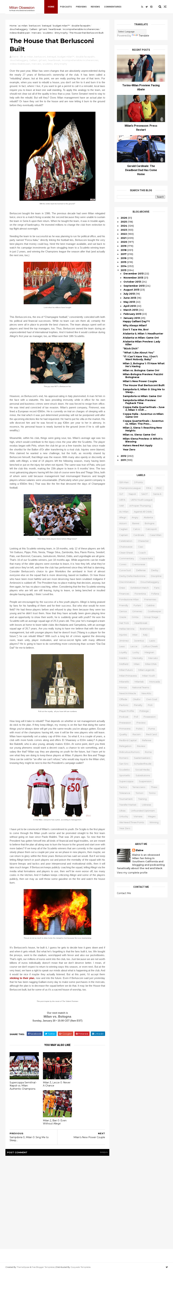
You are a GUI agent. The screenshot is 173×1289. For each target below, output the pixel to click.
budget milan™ (61, 25)
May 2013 (129, 301)
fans (156, 587)
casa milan (155, 535)
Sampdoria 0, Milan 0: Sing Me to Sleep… (144, 391)
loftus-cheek (150, 646)
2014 (124, 266)
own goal (151, 699)
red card (151, 734)
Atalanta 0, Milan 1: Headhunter (143, 333)
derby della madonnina (132, 576)
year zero (124, 828)
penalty (138, 705)
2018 (124, 250)
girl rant (43, 29)
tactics (123, 787)
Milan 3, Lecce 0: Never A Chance (56, 1084)
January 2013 (132, 318)
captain (123, 535)
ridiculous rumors (129, 752)
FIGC (159, 488)
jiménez (124, 640)
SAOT (144, 494)
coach (142, 552)
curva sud (125, 570)
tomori (139, 793)
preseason (125, 722)
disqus (104, 1152)
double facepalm (80, 25)
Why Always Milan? (135, 325)
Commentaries (112, 6)
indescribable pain (20, 32)
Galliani (33, 29)
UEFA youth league (142, 499)
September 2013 (134, 285)
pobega (144, 711)
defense (141, 570)
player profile (126, 711)
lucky (136, 652)
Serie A (157, 494)
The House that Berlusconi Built (144, 385)
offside (123, 699)
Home (51, 6)
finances (124, 593)
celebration (125, 541)
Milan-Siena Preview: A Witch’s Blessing (143, 440)
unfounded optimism (143, 810)
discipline (156, 576)
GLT (121, 494)
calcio (136, 529)
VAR (121, 505)
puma (151, 728)
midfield (123, 664)
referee (146, 740)
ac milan (22, 25)
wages (151, 816)
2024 (124, 225)
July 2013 (129, 293)
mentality (138, 658)
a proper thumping (140, 505)
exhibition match (140, 587)
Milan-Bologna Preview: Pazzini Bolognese (143, 376)
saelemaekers (142, 758)
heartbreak (55, 29)
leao (122, 646)
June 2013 (130, 297)
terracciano (138, 787)
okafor (137, 699)
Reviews (95, 6)
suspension (145, 781)
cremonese (138, 564)
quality (123, 734)
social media (142, 769)
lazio (152, 640)
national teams (140, 687)
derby (154, 570)
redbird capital (128, 740)
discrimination (127, 582)
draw (122, 587)
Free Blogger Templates (43, 1267)
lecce (133, 646)
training (142, 799)
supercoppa (126, 781)
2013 (124, 270)
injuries (123, 634)
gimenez (137, 611)
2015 (124, 262)
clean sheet (126, 552)
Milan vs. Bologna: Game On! (141, 370)
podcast (123, 716)
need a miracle (127, 693)
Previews (81, 6)
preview (141, 722)
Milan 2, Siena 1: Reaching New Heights (142, 429)
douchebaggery (19, 29)
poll (136, 716)
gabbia (150, 605)
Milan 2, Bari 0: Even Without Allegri (55, 1122)
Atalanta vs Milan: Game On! (141, 337)
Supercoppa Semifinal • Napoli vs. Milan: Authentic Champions (23, 1085)
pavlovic (123, 705)
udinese (146, 804)
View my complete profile (132, 872)
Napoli (132, 494)
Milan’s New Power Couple (140, 381)
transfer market (127, 804)
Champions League (130, 488)
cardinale (138, 535)
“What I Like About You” (138, 352)
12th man (124, 482)
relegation (125, 746)
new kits (146, 693)
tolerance (124, 793)
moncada (154, 681)
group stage (151, 617)
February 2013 (132, 313)
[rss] (142, 7)
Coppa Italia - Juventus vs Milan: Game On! (143, 415)
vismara (138, 816)
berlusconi (35, 25)
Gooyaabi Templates (81, 1267)
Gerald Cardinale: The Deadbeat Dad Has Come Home (141, 170)
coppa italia (146, 558)
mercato (36, 32)
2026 (124, 217)
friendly (123, 605)
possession (150, 716)
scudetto (48, 32)
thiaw (154, 787)
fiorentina (140, 593)
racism (137, 734)
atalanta (148, 517)
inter (135, 634)
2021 (124, 238)
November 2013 (133, 277)
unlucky (123, 816)
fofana (155, 593)
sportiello (124, 775)
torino (152, 793)
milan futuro (126, 670)
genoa (123, 611)
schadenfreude (142, 763)
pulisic (139, 728)
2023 (124, 229)
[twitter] (147, 7)
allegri (122, 517)
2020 (124, 241)
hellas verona (126, 628)
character (143, 541)
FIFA (148, 488)
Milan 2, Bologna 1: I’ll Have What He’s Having (144, 365)
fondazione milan (129, 599)
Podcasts (66, 6)
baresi (135, 523)
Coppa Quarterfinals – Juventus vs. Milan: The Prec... (143, 422)
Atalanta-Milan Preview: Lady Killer (141, 343)
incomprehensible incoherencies (81, 29)
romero (123, 758)
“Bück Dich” (131, 348)
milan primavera (128, 675)
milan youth (148, 675)
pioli (150, 705)
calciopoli (151, 529)
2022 (124, 233)
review (141, 746)
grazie (122, 617)
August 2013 (131, 289)
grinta (135, 617)
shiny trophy (61, 32)
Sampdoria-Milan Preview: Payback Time (139, 402)
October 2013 (132, 281)
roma (148, 752)
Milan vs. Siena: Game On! (139, 434)
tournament (126, 799)
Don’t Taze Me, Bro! (136, 329)
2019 (124, 245)
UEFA (122, 499)
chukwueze (125, 546)
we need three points (131, 822)
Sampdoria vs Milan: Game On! (142, 396)
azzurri (123, 523)
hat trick (124, 623)
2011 (124, 460)
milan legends (146, 670)
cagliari (123, 529)
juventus (139, 640)
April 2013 (130, 306)
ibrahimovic (146, 628)
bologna (149, 523)
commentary (126, 558)
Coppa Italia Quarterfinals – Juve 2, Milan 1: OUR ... (144, 409)
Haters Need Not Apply (137, 445)
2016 (124, 258)
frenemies (150, 599)
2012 (124, 456)
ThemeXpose (23, 1267)
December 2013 (133, 273)
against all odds (143, 511)
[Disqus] (57, 1201)
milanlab (139, 681)
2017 (124, 254)
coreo (122, 564)
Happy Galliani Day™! (136, 321)
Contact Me (124, 893)
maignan (149, 652)
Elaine (139, 850)
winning (154, 822)
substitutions (143, 775)
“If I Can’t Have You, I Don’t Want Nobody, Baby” (140, 358)
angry (135, 517)
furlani (137, 605)
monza (123, 687)
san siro (123, 763)
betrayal (46, 25)
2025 (124, 221)
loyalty (123, 652)
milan (137, 664)
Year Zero (129, 449)
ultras (122, 810)
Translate (144, 35)
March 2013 (131, 309)
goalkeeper (154, 611)
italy (145, 634)
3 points (138, 482)
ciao (140, 546)
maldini (123, 658)
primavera (124, 728)
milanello (124, 681)
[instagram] (151, 7)
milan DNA (150, 664)
